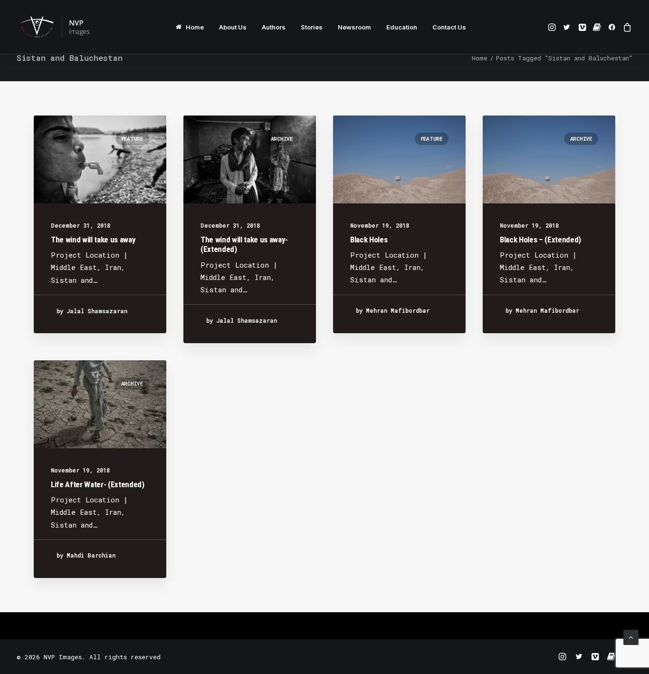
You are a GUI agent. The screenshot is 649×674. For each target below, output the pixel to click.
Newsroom (354, 27)
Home (195, 27)
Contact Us (449, 27)
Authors (274, 27)
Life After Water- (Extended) (97, 484)
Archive (282, 138)
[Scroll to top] (631, 636)
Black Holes (368, 239)
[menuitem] (189, 27)
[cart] (626, 27)
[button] (553, 27)
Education (401, 27)
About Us (233, 27)
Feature (132, 138)
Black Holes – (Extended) (540, 239)
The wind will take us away (93, 239)
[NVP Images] (55, 27)
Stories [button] (312, 27)
